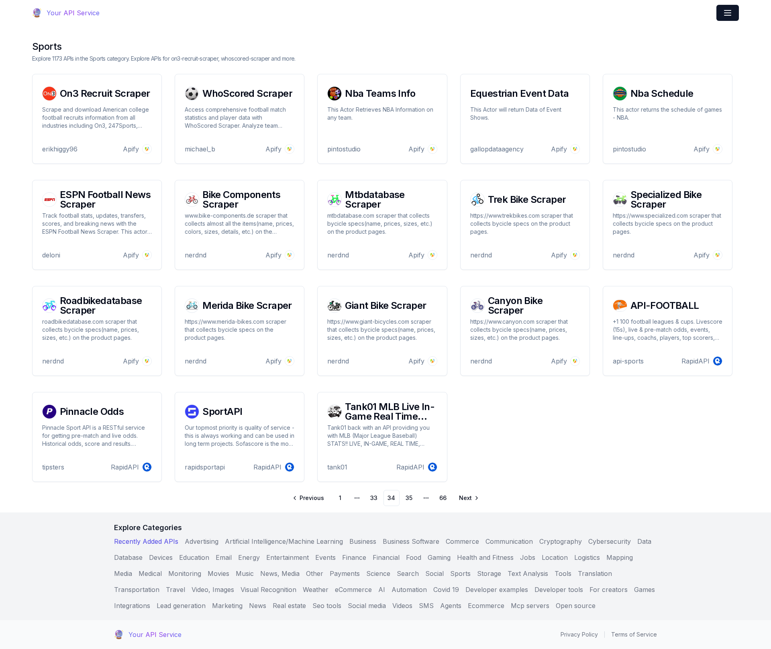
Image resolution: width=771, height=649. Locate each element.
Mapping (619, 557)
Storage (489, 573)
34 (391, 497)
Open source (576, 606)
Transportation (136, 590)
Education (194, 557)
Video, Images (213, 590)
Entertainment (287, 557)
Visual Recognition (268, 590)
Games (644, 590)
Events (325, 557)
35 (409, 497)
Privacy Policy (579, 634)
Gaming (439, 557)
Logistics (587, 557)
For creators (608, 590)
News (257, 606)
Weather (315, 590)
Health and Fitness (485, 557)
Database (128, 557)
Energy (249, 557)
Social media (367, 606)
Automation (409, 590)
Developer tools (558, 590)
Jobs (527, 557)
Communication (509, 541)
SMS (426, 606)
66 (443, 497)
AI (381, 590)
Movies (218, 573)
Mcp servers (530, 606)
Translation (595, 573)
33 (373, 497)
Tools (563, 573)
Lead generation (181, 606)
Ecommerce (486, 606)
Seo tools (326, 606)
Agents (450, 606)
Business (362, 541)
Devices (161, 557)
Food (413, 557)
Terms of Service (634, 634)
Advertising (201, 541)
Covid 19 (446, 590)
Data (644, 541)
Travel (175, 590)
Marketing (227, 606)
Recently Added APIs (146, 541)
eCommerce (353, 590)
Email (224, 557)
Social (434, 573)
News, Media (280, 573)
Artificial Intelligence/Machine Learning (284, 541)
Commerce (462, 541)
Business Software (411, 541)
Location (555, 557)
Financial (386, 557)
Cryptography (560, 541)
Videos (402, 606)
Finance (354, 557)
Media (123, 573)
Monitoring (184, 573)
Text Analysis (528, 573)
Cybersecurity (609, 541)
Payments (345, 573)
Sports (460, 573)
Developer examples (496, 590)
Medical (150, 573)
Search (408, 573)
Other (314, 573)
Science (378, 573)
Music (245, 573)
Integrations (132, 606)
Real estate (289, 606)
